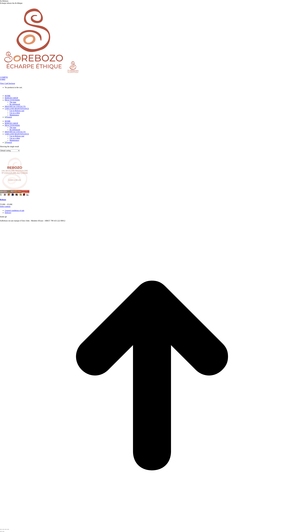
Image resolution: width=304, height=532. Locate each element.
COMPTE (4, 77)
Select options (5, 206)
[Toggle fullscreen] (6, 529)
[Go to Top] (152, 527)
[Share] (3, 529)
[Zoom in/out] (8, 529)
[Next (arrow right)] (3, 531)
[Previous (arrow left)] (1, 531)
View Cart (4, 83)
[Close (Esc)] (1, 529)
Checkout (11, 83)
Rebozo (3, 200)
